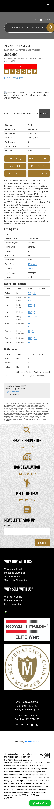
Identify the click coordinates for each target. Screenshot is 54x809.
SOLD (47, 20)
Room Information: (15, 284)
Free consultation (13, 604)
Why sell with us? (13, 597)
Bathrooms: (11, 349)
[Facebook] (17, 725)
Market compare (39, 173)
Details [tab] (7, 78)
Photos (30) (15, 158)
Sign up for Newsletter (15, 580)
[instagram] (22, 725)
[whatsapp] (37, 725)
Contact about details (38, 158)
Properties (25, 447)
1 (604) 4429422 (12, 391)
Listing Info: (11, 229)
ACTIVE (36, 20)
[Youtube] (32, 725)
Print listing (15, 173)
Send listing (15, 166)
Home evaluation (25, 474)
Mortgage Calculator (14, 573)
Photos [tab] (15, 78)
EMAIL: (7, 525)
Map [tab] (21, 78)
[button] (27, 447)
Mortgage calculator (39, 166)
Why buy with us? (13, 569)
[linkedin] (27, 725)
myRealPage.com (32, 742)
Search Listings (12, 576)
